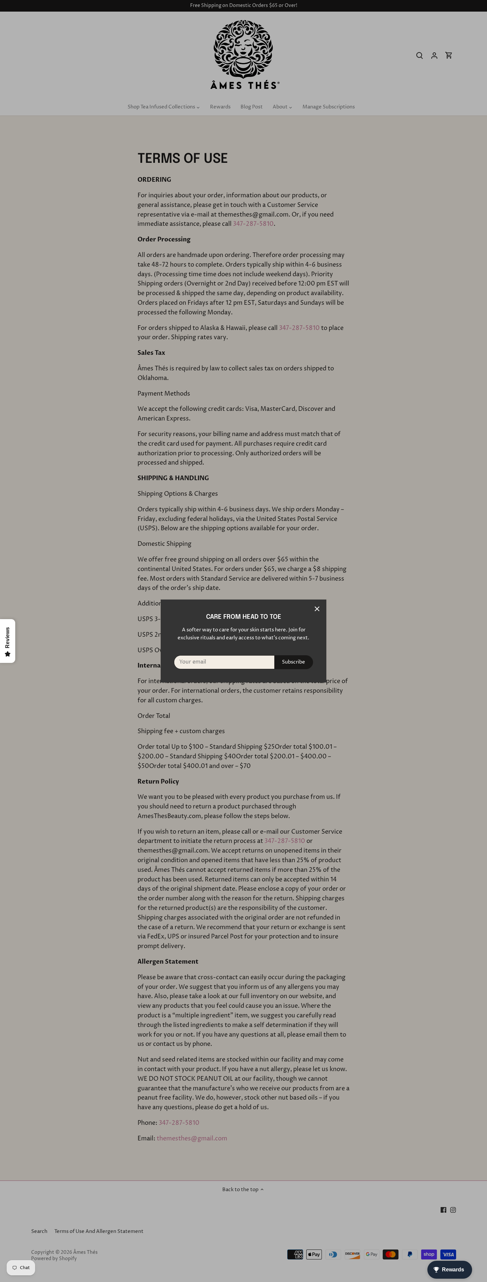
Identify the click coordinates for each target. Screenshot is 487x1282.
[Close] (317, 609)
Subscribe (293, 662)
